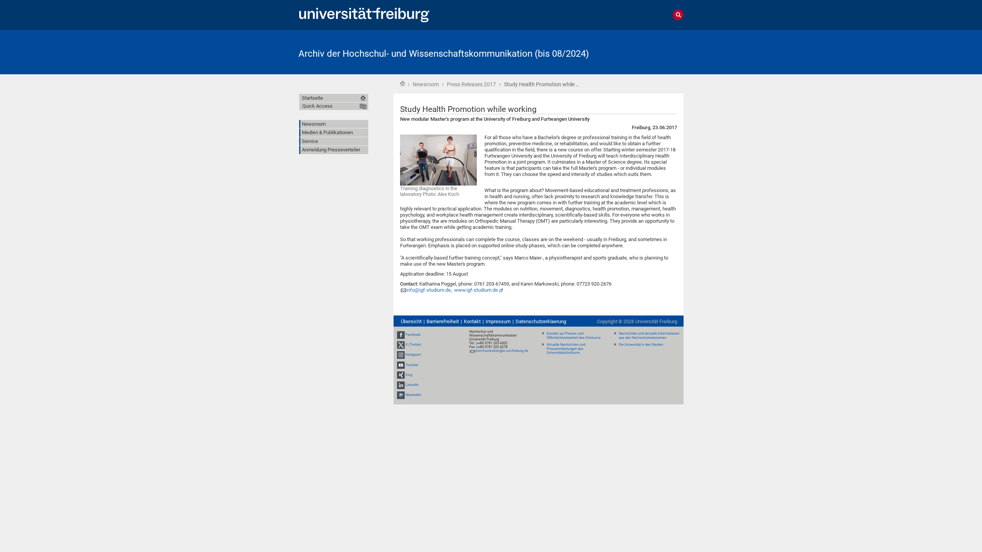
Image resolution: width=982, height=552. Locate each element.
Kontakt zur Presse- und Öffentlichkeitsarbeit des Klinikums (574, 336)
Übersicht (411, 321)
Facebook (413, 335)
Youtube (411, 365)
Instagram (413, 355)
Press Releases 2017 (471, 84)
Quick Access (317, 106)
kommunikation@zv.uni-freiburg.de (501, 351)
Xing (408, 375)
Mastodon (413, 395)
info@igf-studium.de (428, 290)
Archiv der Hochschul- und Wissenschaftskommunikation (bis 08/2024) (443, 53)
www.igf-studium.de (476, 290)
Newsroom (426, 84)
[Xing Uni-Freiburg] (401, 375)
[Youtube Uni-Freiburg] (401, 365)
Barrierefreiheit (443, 321)
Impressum (498, 321)
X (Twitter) (413, 345)
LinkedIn (412, 385)
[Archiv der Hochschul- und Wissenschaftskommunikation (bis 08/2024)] (646, 51)
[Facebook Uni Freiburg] (401, 335)
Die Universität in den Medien (641, 345)
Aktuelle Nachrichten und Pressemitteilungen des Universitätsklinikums (566, 349)
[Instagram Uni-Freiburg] (401, 355)
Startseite (402, 83)
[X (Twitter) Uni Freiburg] (401, 345)
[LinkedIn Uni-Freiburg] (401, 385)
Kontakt (472, 321)
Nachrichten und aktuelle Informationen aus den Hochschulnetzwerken (649, 336)
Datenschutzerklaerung (541, 321)
